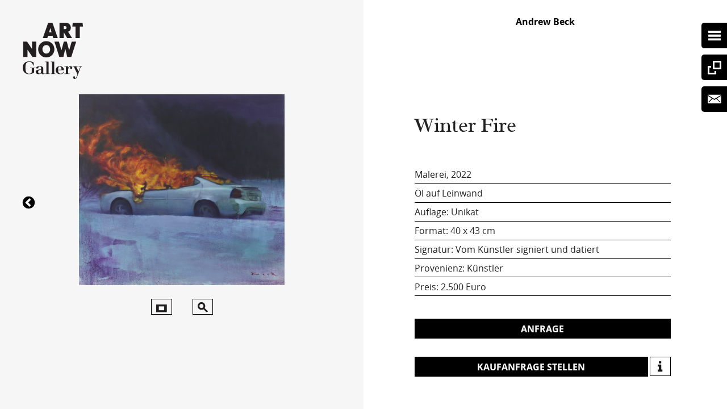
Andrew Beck (545, 21)
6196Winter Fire (30, 201)
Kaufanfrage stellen (531, 367)
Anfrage (542, 329)
